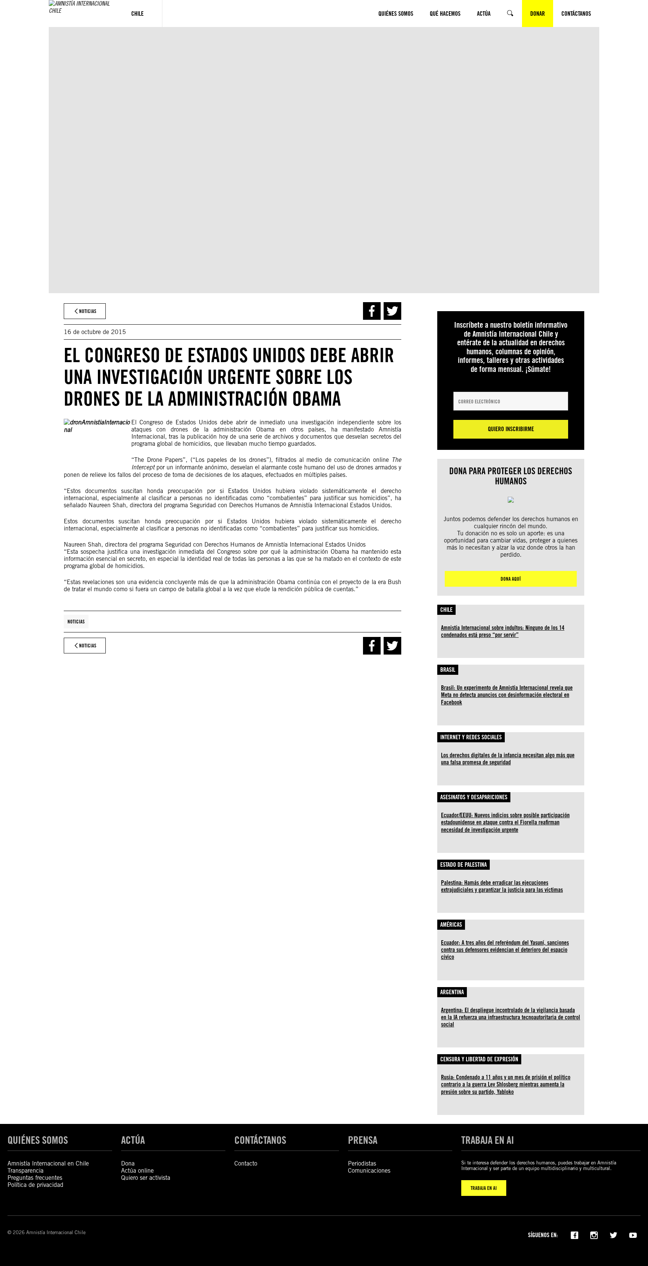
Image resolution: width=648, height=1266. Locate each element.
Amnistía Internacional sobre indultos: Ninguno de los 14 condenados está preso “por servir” (502, 631)
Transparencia (26, 1170)
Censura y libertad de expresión (479, 1059)
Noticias (76, 622)
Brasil (447, 669)
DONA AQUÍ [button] (511, 579)
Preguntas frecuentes (35, 1177)
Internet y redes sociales (471, 737)
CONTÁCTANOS (260, 1140)
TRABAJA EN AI (484, 1188)
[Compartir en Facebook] (372, 311)
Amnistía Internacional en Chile (48, 1163)
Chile (446, 609)
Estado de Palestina (463, 864)
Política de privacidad (35, 1184)
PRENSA (362, 1140)
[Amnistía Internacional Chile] (81, 13)
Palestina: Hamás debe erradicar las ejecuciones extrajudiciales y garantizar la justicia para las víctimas (502, 886)
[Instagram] (594, 1234)
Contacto (245, 1163)
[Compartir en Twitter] (392, 311)
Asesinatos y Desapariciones (473, 797)
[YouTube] (633, 1234)
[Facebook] (574, 1234)
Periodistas (362, 1163)
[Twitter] (613, 1234)
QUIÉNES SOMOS (38, 1140)
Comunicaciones (369, 1170)
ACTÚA (133, 1140)
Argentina (452, 992)
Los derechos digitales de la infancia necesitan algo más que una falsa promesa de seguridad (507, 759)
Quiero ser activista (145, 1177)
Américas (451, 924)
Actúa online (137, 1170)
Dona (128, 1163)
